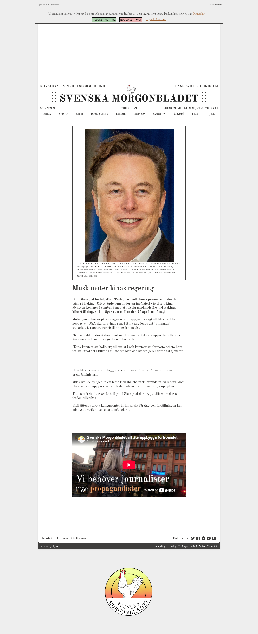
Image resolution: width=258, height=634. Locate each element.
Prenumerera (215, 5)
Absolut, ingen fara (104, 19)
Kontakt (48, 538)
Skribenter (159, 114)
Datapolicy (199, 13)
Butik (195, 114)
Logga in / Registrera (47, 5)
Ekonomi (121, 114)
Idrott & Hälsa (99, 114)
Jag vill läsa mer (156, 19)
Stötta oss (78, 538)
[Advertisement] (129, 53)
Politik (47, 114)
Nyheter (63, 114)
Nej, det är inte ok (130, 19)
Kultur (79, 114)
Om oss (62, 538)
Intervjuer (139, 114)
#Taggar (178, 114)
